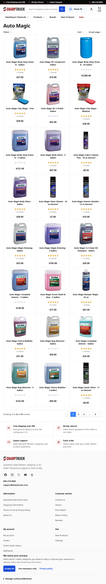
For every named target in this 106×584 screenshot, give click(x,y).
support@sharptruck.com (15, 485)
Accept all (9, 568)
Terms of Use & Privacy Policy (16, 510)
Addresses (8, 550)
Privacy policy (46, 568)
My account (8, 535)
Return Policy (61, 515)
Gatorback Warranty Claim (15, 499)
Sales (81, 17)
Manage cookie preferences (18, 578)
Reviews (59, 520)
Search (58, 505)
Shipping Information (13, 505)
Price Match (60, 510)
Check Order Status (12, 545)
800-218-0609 (9, 481)
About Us (7, 515)
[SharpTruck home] (14, 9)
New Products (67, 17)
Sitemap (59, 540)
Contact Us (60, 499)
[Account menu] (91, 9)
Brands (53, 17)
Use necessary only (27, 568)
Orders (6, 540)
